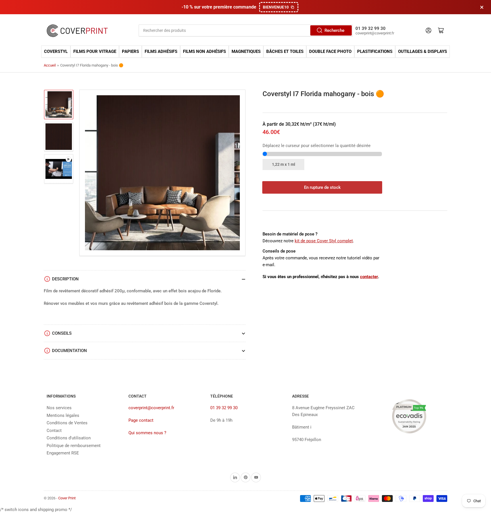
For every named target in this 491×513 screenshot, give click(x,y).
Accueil (50, 65)
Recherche (334, 30)
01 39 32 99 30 (224, 407)
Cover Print (67, 498)
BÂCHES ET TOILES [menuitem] (284, 51)
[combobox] (246, 30)
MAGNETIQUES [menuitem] (246, 51)
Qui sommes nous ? (147, 432)
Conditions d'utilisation (69, 437)
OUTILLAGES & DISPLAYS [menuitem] (422, 51)
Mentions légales (63, 415)
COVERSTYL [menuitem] (56, 51)
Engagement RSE (63, 453)
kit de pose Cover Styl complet (324, 240)
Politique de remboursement (74, 445)
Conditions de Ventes (67, 422)
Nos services (59, 407)
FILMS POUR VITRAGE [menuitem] (94, 51)
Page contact (140, 420)
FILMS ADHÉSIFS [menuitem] (161, 51)
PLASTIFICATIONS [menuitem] (374, 51)
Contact (54, 430)
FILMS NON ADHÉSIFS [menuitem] (204, 51)
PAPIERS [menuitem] (130, 51)
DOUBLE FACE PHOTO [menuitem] (330, 51)
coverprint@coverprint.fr (151, 407)
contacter (369, 276)
